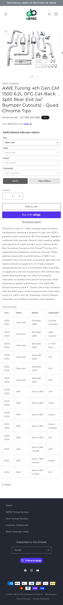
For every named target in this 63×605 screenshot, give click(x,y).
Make (5, 148)
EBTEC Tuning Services (17, 512)
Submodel (8, 168)
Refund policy (51, 594)
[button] (6, 14)
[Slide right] (38, 76)
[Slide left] (25, 76)
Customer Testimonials (17, 525)
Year (5, 137)
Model (6, 158)
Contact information (41, 599)
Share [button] (8, 484)
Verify (15, 181)
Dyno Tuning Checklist (17, 518)
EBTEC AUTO (19, 594)
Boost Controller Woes (17, 531)
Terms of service (23, 599)
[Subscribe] (48, 550)
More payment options (31, 222)
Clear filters (44, 181)
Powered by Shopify (34, 594)
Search (9, 505)
